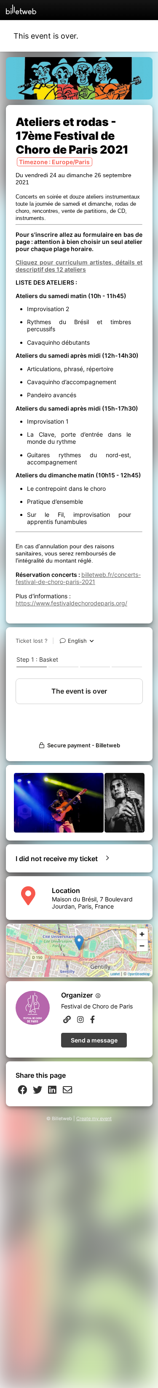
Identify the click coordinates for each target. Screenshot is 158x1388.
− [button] (142, 946)
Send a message (94, 1040)
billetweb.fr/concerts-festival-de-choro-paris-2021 (78, 578)
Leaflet (115, 974)
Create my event (94, 1118)
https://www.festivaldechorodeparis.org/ (71, 603)
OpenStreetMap (139, 974)
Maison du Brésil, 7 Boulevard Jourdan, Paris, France (92, 903)
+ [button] (142, 934)
